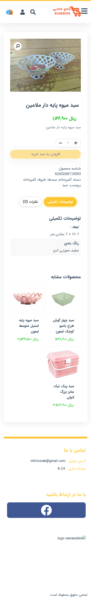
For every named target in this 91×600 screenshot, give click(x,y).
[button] (18, 46)
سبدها (52, 179)
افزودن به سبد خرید (45, 154)
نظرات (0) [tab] (30, 202)
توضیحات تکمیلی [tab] (60, 202)
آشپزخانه (65, 179)
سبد (65, 185)
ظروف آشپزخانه (34, 179)
